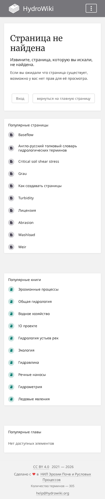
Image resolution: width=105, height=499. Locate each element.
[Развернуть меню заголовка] (91, 8)
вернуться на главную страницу (63, 98)
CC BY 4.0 (41, 466)
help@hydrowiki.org (52, 493)
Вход (20, 98)
